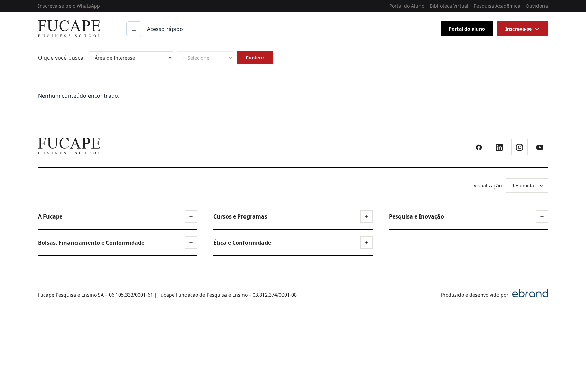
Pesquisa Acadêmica (497, 6)
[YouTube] (540, 147)
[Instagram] (519, 147)
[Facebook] (479, 147)
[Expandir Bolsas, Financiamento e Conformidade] (191, 242)
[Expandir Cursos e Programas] (366, 216)
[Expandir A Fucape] (191, 216)
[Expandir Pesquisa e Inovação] (542, 216)
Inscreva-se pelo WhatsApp (69, 6)
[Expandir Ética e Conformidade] (366, 242)
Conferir (255, 57)
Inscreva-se (518, 28)
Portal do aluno (467, 28)
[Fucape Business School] (69, 146)
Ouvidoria (537, 6)
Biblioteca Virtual (449, 6)
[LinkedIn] (499, 147)
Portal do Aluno (406, 6)
